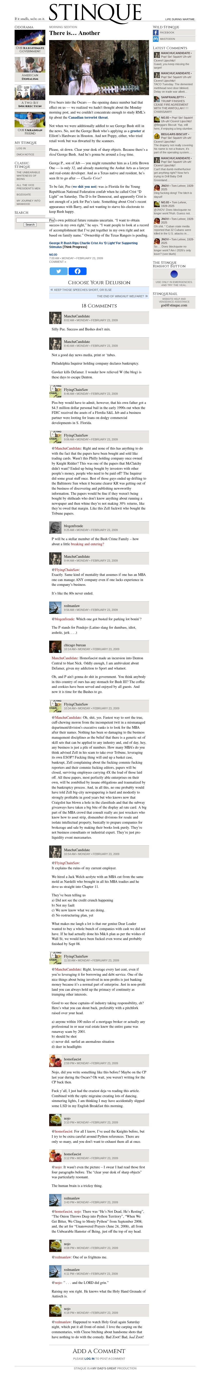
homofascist (63, 1131)
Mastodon (167, 39)
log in (89, 1358)
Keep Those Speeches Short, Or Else (83, 289)
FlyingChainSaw (67, 569)
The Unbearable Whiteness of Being (28, 175)
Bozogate (24, 194)
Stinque (53, 4)
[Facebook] (78, 271)
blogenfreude (64, 618)
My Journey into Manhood (28, 202)
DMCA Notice (25, 154)
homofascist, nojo (68, 1211)
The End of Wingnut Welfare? (120, 296)
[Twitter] (59, 271)
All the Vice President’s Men (28, 187)
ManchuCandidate (68, 448)
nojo (53, 254)
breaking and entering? (87, 543)
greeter (135, 130)
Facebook (167, 32)
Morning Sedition (63, 27)
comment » (57, 261)
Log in (21, 148)
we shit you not (84, 186)
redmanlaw (63, 1257)
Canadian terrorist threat (88, 117)
